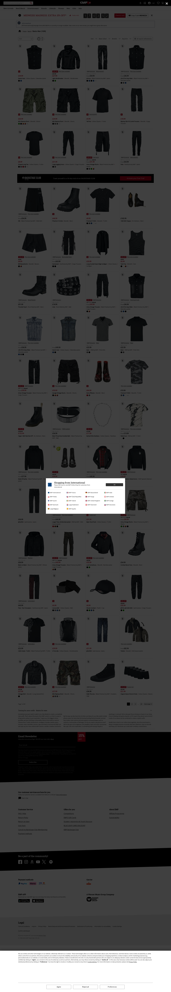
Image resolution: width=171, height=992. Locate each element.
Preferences (112, 987)
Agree (59, 987)
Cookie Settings (92, 962)
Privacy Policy (133, 962)
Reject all (85, 987)
